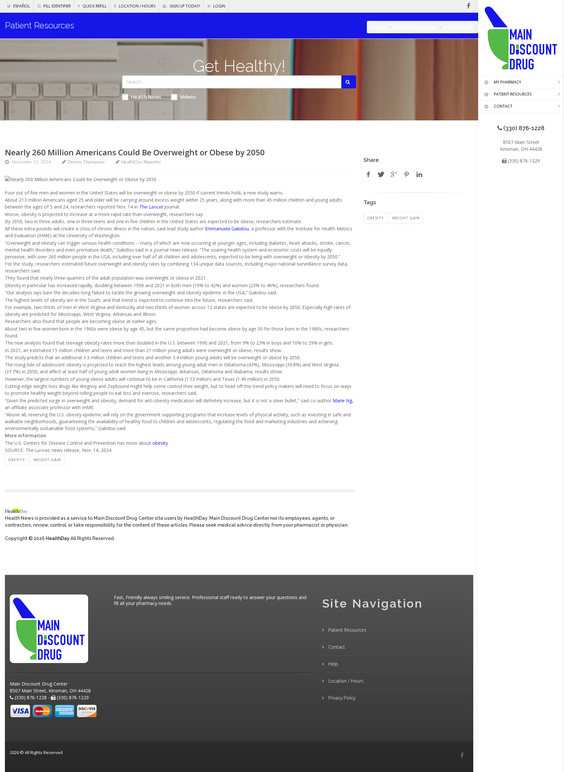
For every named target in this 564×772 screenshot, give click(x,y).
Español (21, 6)
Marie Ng (342, 400)
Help (332, 664)
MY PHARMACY (507, 82)
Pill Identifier (56, 6)
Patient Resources (414, 27)
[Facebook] (462, 755)
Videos (188, 96)
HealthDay (58, 538)
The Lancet (151, 207)
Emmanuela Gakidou (227, 228)
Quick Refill (94, 6)
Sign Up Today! (184, 6)
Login (218, 6)
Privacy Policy (341, 698)
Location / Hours (136, 6)
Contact (336, 647)
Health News (146, 96)
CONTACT (503, 106)
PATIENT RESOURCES (512, 94)
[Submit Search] (348, 81)
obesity (160, 443)
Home (379, 27)
